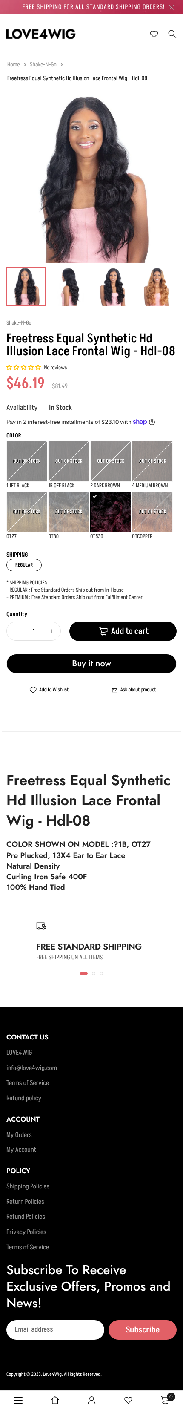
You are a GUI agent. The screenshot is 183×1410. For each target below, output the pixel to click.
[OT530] (110, 512)
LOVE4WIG (19, 1053)
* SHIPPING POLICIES (26, 583)
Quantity (16, 614)
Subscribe (143, 1330)
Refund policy (23, 1098)
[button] (24, 368)
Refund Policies (25, 1217)
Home (14, 65)
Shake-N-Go (44, 65)
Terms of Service (27, 1083)
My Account (21, 1150)
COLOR (13, 436)
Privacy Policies (26, 1232)
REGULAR (24, 565)
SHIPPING (17, 555)
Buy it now (91, 663)
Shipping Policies (27, 1186)
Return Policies (25, 1202)
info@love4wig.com (31, 1068)
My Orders (19, 1135)
